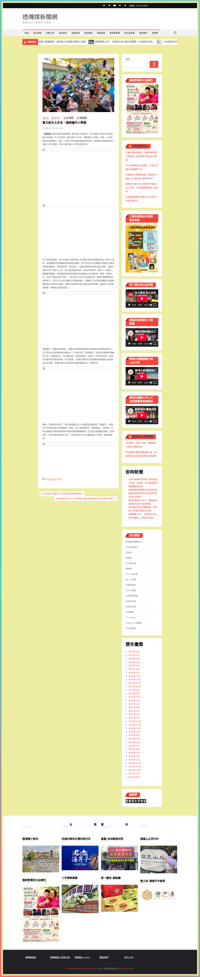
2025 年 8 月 (134, 693)
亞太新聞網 (131, 628)
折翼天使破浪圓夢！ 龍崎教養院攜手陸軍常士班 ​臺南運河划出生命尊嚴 (141, 156)
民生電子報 (131, 563)
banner (57, 118)
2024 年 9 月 (134, 731)
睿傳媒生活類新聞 (142, 436)
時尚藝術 (88, 33)
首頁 (27, 33)
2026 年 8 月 (134, 651)
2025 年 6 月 (134, 700)
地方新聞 (37, 33)
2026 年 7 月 (134, 655)
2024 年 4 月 (134, 749)
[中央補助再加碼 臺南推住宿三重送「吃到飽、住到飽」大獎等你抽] (134, 41)
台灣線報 (130, 612)
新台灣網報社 (132, 547)
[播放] (129, 304)
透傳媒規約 (30, 957)
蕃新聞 (129, 568)
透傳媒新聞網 (40, 16)
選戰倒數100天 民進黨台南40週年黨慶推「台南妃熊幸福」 (98, 41)
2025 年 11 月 (134, 683)
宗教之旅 (50, 33)
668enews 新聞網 (133, 623)
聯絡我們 (143, 33)
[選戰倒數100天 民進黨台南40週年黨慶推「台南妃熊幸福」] (65, 41)
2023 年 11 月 (134, 766)
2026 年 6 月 (134, 658)
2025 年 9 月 (134, 690)
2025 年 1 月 (134, 717)
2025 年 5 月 (134, 704)
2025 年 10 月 (134, 686)
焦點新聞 (101, 33)
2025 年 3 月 (134, 711)
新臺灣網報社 (140, 146)
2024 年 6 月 (134, 742)
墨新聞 (129, 558)
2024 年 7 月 (134, 738)
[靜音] (150, 304)
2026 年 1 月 (134, 676)
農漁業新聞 (115, 33)
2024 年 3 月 (134, 752)
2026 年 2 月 (134, 672)
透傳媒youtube (82, 957)
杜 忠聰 (45, 128)
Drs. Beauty (131, 617)
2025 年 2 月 (134, 714)
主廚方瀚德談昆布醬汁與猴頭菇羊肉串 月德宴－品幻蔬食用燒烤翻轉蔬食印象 (142, 483)
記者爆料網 (131, 585)
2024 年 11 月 (134, 724)
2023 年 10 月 (134, 770)
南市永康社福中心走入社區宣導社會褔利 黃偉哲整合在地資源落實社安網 (84, 498)
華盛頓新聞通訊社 (134, 541)
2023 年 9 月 (134, 773)
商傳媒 (129, 552)
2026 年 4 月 (134, 665)
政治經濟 (63, 33)
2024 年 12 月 (134, 721)
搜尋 (128, 59)
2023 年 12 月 (134, 763)
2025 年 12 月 (134, 679)
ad (47, 118)
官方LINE (129, 957)
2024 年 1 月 (134, 759)
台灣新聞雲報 (132, 595)
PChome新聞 (132, 574)
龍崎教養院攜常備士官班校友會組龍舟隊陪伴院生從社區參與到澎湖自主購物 (142, 493)
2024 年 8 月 (134, 735)
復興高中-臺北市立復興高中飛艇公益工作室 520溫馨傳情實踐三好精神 (142, 188)
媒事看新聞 (131, 606)
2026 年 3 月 (134, 669)
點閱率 (155, 33)
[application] (142, 298)
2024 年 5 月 (134, 745)
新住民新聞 (129, 33)
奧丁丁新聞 (131, 579)
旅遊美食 (75, 33)
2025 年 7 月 (134, 697)
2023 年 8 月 (134, 777)
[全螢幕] (155, 304)
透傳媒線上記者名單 (60, 957)
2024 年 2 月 (134, 756)
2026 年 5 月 (134, 662)
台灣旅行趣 (131, 601)
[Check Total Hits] (136, 801)
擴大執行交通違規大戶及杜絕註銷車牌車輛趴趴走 (63, 494)
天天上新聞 (131, 590)
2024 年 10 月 (134, 728)
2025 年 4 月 (134, 707)
